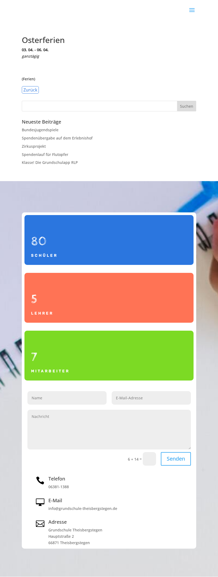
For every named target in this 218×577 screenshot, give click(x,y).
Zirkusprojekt (34, 146)
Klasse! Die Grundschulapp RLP (50, 162)
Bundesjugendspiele (40, 129)
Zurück (30, 90)
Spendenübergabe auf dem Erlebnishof (57, 138)
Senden (176, 458)
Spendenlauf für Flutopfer (45, 154)
